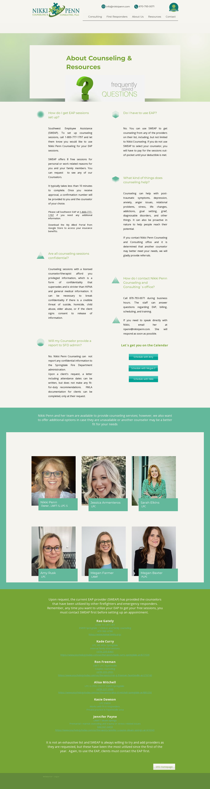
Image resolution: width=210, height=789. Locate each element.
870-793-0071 (146, 6)
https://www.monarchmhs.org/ (105, 634)
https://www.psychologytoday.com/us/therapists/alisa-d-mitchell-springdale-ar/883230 (105, 692)
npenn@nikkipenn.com (136, 329)
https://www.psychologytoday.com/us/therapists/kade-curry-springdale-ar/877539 (105, 654)
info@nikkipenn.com (118, 6)
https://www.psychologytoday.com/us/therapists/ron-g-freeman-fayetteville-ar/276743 (105, 675)
